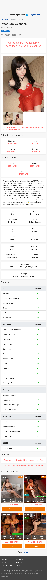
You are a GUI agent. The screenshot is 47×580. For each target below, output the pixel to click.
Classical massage (10, 395)
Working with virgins (10, 383)
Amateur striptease (10, 422)
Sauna (28, 267)
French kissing (8, 303)
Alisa (27, 515)
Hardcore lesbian (9, 427)
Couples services (9, 335)
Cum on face (7, 344)
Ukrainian (24, 276)
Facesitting (7, 368)
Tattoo (35, 257)
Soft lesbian (7, 436)
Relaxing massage (9, 409)
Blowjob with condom (11, 298)
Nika (4, 477)
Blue (12, 249)
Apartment (20, 267)
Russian (16, 276)
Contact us (20, 559)
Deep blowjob (8, 359)
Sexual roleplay (8, 378)
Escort (5, 364)
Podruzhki (6, 515)
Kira (26, 477)
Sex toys (6, 373)
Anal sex (6, 293)
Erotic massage (8, 400)
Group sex (6, 308)
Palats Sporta (35, 222)
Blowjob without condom (12, 330)
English (31, 276)
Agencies (4, 559)
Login (18, 565)
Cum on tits (7, 349)
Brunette (35, 249)
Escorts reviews (6, 565)
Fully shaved (12, 257)
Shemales (4, 562)
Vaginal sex (7, 318)
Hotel (34, 267)
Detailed (12, 509)
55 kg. (12, 240)
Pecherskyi (34, 214)
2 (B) (31, 240)
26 (12, 232)
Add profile (20, 562)
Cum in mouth (8, 339)
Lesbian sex (7, 313)
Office (12, 267)
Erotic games (8, 448)
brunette (26, 552)
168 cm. (35, 232)
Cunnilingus (7, 354)
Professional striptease (11, 431)
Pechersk (12, 222)
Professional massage (11, 405)
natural (37, 240)
